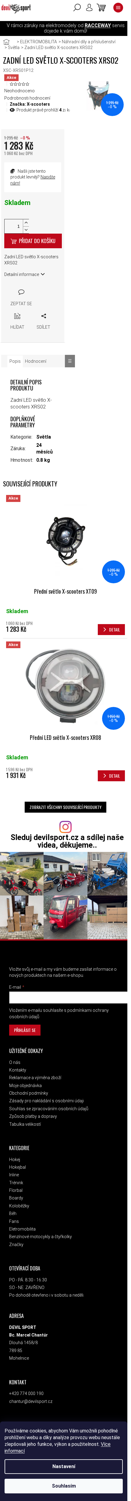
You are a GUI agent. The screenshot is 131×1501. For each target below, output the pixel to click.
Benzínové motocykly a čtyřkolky (40, 1236)
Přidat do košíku (37, 241)
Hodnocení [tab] (35, 361)
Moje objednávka (25, 1085)
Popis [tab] (15, 361)
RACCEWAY (98, 25)
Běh (12, 1213)
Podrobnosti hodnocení (27, 98)
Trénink (16, 1182)
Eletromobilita (22, 1229)
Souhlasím (64, 1486)
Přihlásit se (25, 1030)
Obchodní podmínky (28, 1093)
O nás (14, 1062)
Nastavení (63, 1466)
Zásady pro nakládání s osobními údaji (46, 1100)
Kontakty (17, 1070)
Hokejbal (17, 1167)
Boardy (16, 1198)
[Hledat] (77, 8)
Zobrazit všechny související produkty (65, 807)
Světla (43, 437)
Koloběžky (19, 1205)
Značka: (30, 104)
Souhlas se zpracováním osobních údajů (48, 1108)
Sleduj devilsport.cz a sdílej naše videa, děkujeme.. (67, 841)
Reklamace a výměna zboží (35, 1077)
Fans (14, 1221)
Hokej (14, 1159)
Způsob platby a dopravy (33, 1116)
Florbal (16, 1190)
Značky (16, 1244)
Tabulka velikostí (25, 1124)
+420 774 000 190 (26, 1393)
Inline (14, 1174)
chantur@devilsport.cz (30, 1401)
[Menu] (118, 8)
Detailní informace (21, 274)
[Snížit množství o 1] (26, 229)
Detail (114, 629)
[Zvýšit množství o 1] (26, 222)
